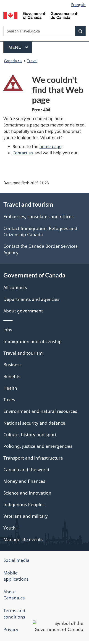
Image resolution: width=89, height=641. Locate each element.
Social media (16, 560)
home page (50, 146)
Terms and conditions (14, 614)
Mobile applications (16, 576)
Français (78, 4)
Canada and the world (26, 470)
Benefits (11, 376)
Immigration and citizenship (32, 341)
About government (23, 311)
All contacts (15, 287)
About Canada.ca (14, 595)
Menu (15, 47)
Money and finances (24, 481)
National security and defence (34, 423)
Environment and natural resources (40, 411)
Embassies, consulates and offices (38, 217)
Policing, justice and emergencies (37, 446)
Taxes (9, 400)
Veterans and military (25, 516)
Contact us (23, 153)
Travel (32, 60)
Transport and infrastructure (33, 458)
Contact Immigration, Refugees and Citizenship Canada (40, 231)
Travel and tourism (23, 353)
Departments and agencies (31, 299)
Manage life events (23, 539)
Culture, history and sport (30, 435)
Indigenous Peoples (23, 504)
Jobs (7, 330)
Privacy (10, 629)
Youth (9, 528)
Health (10, 388)
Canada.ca (13, 60)
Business (12, 365)
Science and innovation (27, 493)
